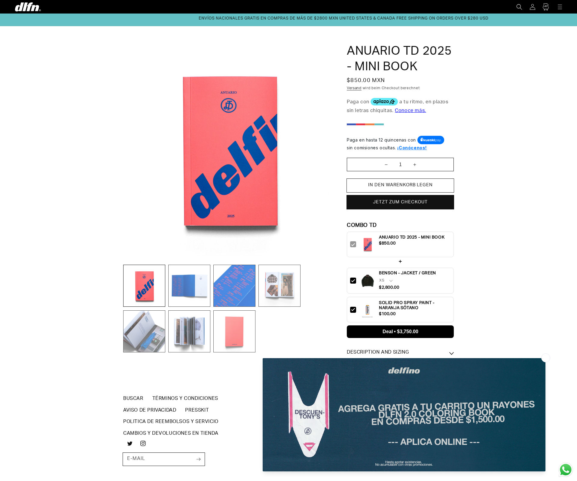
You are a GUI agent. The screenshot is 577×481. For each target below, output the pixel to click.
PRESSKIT (197, 410)
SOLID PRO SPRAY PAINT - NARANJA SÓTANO (407, 305)
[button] (519, 7)
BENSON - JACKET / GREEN (407, 273)
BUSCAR (133, 399)
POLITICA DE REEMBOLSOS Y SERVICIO (170, 422)
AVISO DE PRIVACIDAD (149, 410)
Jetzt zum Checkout (400, 202)
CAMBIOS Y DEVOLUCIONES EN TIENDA (170, 433)
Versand (354, 88)
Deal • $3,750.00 (400, 331)
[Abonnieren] (198, 459)
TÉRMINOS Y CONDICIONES (185, 399)
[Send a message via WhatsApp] (565, 469)
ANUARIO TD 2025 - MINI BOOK (411, 238)
